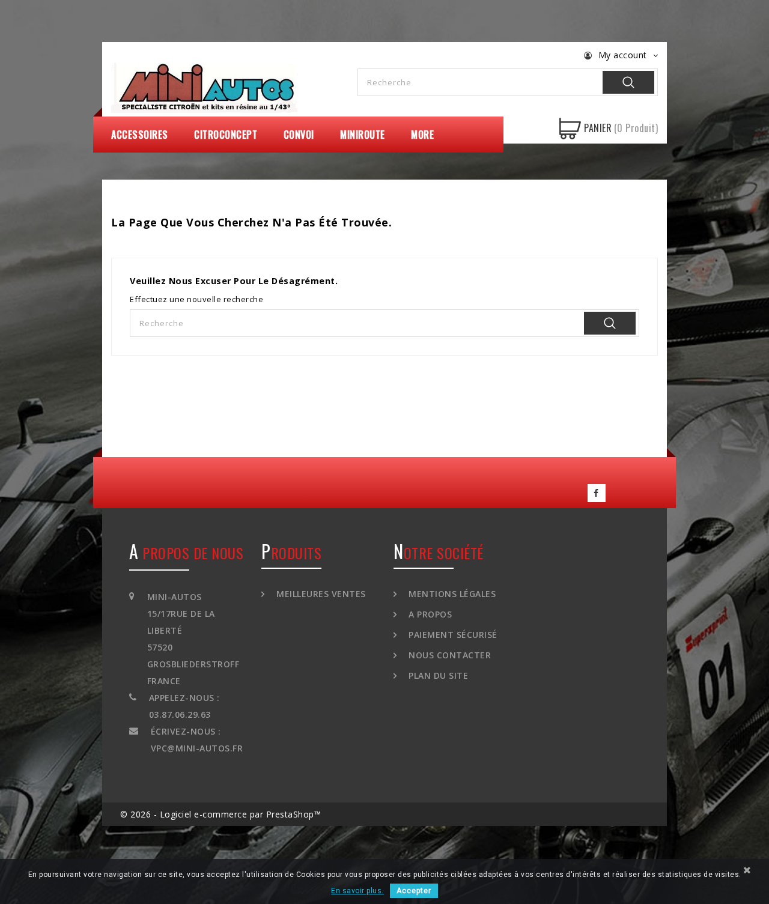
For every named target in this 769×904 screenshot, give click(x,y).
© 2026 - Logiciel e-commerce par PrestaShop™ (220, 814)
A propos (429, 614)
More (422, 134)
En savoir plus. (357, 891)
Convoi (299, 134)
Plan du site (437, 675)
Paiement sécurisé (451, 634)
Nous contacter (448, 655)
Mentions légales (451, 593)
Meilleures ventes (320, 593)
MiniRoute (362, 134)
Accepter (414, 891)
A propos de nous (186, 552)
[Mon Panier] (570, 129)
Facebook (597, 493)
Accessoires (139, 134)
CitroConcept (225, 134)
